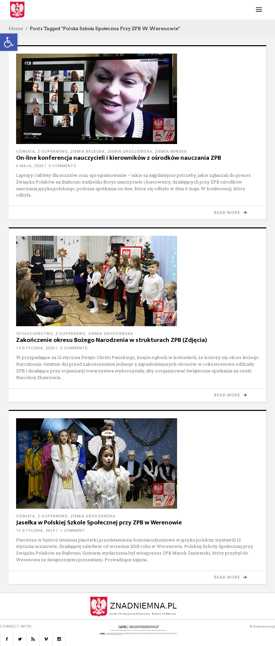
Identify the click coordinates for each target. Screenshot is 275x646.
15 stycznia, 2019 (35, 530)
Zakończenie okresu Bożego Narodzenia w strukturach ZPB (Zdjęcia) (111, 340)
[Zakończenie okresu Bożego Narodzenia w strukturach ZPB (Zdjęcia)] (137, 281)
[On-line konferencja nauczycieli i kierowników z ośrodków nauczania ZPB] (137, 99)
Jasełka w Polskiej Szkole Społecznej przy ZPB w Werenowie (99, 522)
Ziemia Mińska (171, 151)
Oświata (25, 151)
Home (16, 28)
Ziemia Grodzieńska (129, 151)
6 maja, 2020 (30, 166)
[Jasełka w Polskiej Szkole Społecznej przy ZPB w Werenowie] (137, 463)
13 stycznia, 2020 (35, 348)
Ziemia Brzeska (87, 151)
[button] (8, 42)
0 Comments (62, 166)
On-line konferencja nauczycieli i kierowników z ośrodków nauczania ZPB (118, 158)
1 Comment (72, 530)
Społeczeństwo (34, 334)
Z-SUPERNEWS (53, 151)
